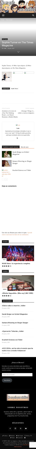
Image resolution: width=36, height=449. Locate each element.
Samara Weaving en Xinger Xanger (15, 323)
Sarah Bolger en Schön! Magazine (15, 314)
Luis (5, 48)
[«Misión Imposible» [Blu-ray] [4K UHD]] (18, 283)
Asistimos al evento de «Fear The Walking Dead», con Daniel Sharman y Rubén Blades (10, 114)
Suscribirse (7, 380)
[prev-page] (3, 179)
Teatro (4, 259)
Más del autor (25, 147)
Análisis (5, 289)
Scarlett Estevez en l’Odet (21, 170)
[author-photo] (18, 125)
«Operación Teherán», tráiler (13, 331)
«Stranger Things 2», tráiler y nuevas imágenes (26, 112)
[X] (14, 99)
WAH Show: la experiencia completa (16, 263)
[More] (32, 99)
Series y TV (29, 435)
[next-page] (6, 179)
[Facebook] (10, 99)
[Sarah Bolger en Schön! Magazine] (7, 154)
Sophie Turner (14, 88)
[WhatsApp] (19, 99)
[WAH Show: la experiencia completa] (18, 253)
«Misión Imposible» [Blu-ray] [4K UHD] (17, 293)
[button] (3, 15)
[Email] (23, 99)
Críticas (5, 435)
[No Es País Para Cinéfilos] (18, 6)
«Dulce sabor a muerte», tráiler (13, 306)
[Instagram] (15, 428)
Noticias (13, 435)
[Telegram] (27, 99)
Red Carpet (9, 20)
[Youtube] (26, 429)
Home (2, 20)
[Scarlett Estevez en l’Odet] (7, 173)
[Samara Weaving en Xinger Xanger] (7, 163)
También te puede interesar (10, 147)
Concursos (20, 437)
